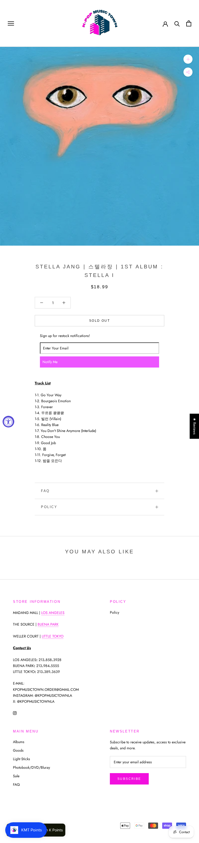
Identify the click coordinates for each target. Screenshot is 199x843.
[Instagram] (15, 713)
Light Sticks (21, 758)
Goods (18, 750)
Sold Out (99, 320)
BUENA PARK (48, 624)
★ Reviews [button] (194, 426)
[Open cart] (188, 23)
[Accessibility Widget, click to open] (8, 421)
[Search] (177, 23)
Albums (18, 741)
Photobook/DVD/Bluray (31, 767)
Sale (16, 776)
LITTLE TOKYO (52, 636)
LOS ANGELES (53, 612)
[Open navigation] (11, 23)
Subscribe (129, 779)
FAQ (45, 491)
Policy (49, 507)
